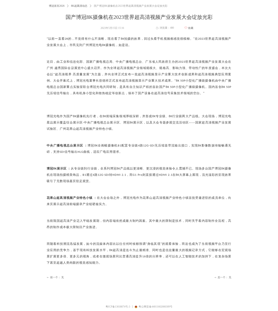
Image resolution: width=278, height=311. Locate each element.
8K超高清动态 (79, 5)
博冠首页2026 (57, 5)
